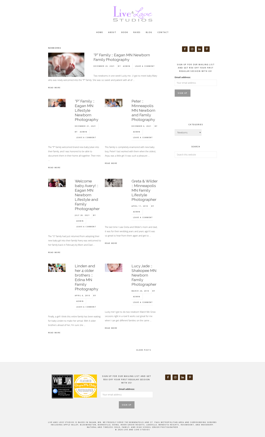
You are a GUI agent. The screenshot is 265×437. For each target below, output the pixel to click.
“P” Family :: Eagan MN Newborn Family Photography (122, 57)
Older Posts (144, 350)
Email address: (183, 77)
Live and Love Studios (132, 13)
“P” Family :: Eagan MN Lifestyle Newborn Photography (86, 110)
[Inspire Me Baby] (85, 401)
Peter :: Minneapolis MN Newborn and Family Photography (143, 110)
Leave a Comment (145, 66)
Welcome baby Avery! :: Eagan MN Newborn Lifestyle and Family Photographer (87, 195)
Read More (54, 88)
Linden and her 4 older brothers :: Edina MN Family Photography (86, 277)
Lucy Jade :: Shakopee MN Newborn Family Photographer (144, 275)
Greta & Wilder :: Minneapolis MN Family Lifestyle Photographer (144, 190)
